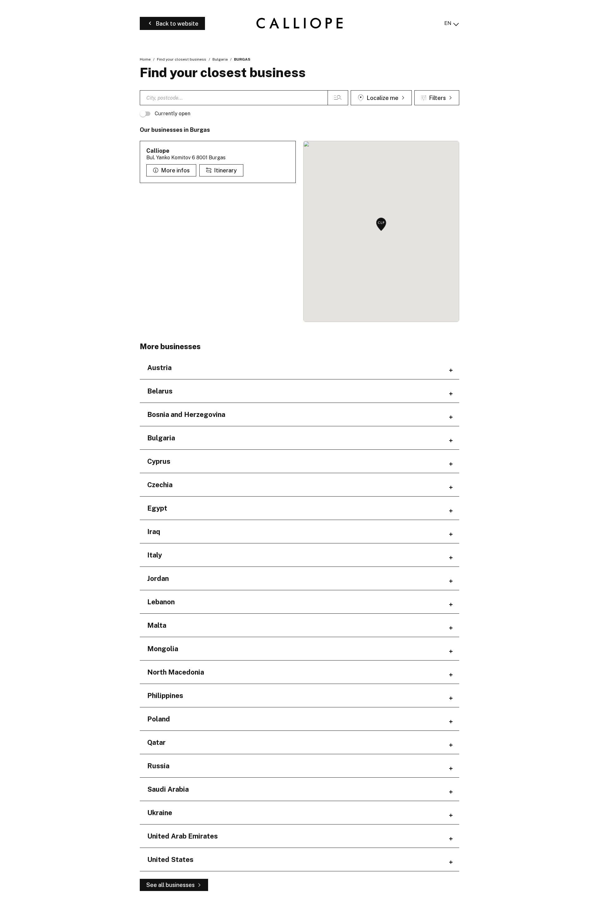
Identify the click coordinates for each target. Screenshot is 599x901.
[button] (381, 225)
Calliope (157, 150)
